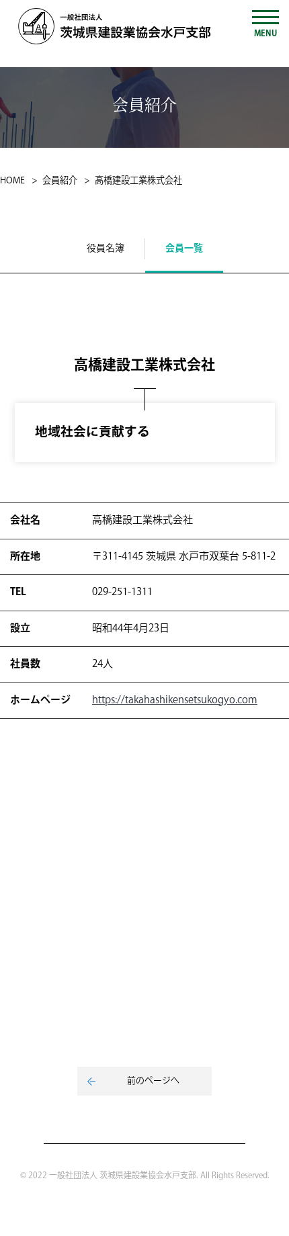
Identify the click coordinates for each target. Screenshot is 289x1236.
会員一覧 (184, 248)
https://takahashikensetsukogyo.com (174, 700)
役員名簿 (105, 248)
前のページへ (153, 1081)
